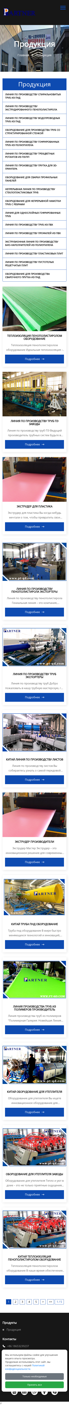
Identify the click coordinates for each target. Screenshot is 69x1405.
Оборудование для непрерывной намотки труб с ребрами (33, 202)
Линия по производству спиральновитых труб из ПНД (33, 96)
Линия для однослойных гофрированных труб (32, 214)
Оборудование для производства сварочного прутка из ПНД (27, 275)
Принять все (34, 1384)
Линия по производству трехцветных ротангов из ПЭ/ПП (29, 155)
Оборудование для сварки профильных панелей (31, 179)
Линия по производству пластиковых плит (34, 253)
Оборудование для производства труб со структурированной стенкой (32, 131)
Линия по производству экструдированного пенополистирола (31, 108)
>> (50, 1302)
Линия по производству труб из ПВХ (29, 224)
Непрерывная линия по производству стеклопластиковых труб (30, 190)
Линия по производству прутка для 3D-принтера (31, 167)
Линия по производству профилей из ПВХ (33, 233)
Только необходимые (34, 1376)
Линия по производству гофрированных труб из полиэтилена (32, 143)
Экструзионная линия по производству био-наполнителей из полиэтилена (31, 243)
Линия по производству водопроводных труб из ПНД (32, 119)
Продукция (44, 55)
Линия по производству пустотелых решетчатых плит (29, 263)
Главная (23, 55)
